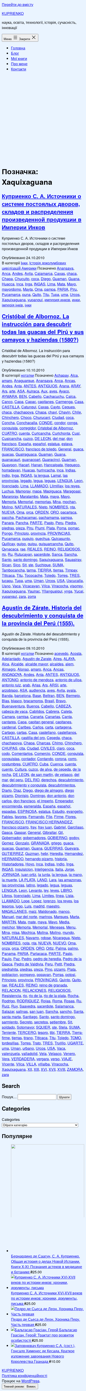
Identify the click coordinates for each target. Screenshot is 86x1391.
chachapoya (23, 412)
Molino (7, 507)
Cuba (43, 764)
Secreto (26, 1022)
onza (6, 948)
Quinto (64, 979)
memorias (43, 501)
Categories (11, 1119)
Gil (60, 832)
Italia (59, 869)
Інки (24, 263)
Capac (30, 401)
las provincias (13, 885)
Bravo (61, 700)
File (49, 816)
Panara (8, 522)
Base (37, 695)
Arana (64, 385)
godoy (74, 837)
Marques (61, 916)
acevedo (61, 653)
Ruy (14, 1006)
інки (28, 305)
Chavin (64, 412)
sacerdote (42, 554)
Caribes (24, 727)
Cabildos (36, 711)
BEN (23, 396)
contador (28, 758)
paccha (8, 517)
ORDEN (42, 512)
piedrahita (10, 969)
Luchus (8, 491)
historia (61, 858)
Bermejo (73, 695)
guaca (78, 449)
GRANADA (40, 843)
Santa (78, 1011)
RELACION (11, 990)
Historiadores (13, 864)
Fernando (36, 816)
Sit (24, 564)
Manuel (8, 916)
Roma (57, 1000)
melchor (8, 927)
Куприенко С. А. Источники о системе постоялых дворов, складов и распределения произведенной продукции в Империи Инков (41, 211)
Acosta (75, 653)
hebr (44, 853)
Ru (10, 554)
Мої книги (19, 58)
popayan (44, 974)
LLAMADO (39, 485)
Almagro (9, 669)
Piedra (70, 522)
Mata (61, 284)
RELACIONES (34, 990)
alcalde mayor (36, 664)
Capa (18, 401)
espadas (9, 811)
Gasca (7, 832)
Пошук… (9, 1096)
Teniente (9, 1032)
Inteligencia (44, 869)
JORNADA (10, 874)
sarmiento (10, 1022)
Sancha (70, 554)
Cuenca (56, 764)
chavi (52, 412)
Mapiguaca (52, 491)
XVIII (61, 1069)
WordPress (30, 1380)
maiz (32, 911)
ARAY (75, 385)
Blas (5, 700)
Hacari (24, 464)
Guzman (32, 853)
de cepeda (62, 769)
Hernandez (74, 853)
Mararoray (10, 496)
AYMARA (9, 396)
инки (76, 299)
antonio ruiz (11, 685)
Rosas (69, 1000)
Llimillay (56, 485)
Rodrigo (8, 1000)
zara (22, 596)
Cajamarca (44, 273)
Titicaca (8, 575)
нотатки (27, 375)
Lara (52, 879)
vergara (42, 1058)
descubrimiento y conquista (24, 785)
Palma (60, 948)
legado (26, 480)
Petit (58, 964)
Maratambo (29, 496)
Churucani (41, 417)
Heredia (56, 853)
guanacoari (31, 459)
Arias (36, 685)
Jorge (69, 869)
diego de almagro (49, 790)
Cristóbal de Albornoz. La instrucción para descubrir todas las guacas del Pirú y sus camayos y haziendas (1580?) (43, 327)
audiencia (37, 690)
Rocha (73, 995)
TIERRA (44, 570)
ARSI (54, 685)
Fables (7, 816)
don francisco (24, 800)
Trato (37, 1043)
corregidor (27, 428)
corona (60, 758)
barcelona (22, 695)
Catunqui (28, 406)
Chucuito (22, 278)
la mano (75, 874)
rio (4, 554)
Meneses (57, 927)
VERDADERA (23, 1058)
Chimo (57, 743)
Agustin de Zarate (36, 658)
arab (26, 685)
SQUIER (43, 1027)
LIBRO (66, 890)
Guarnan (69, 459)
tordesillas (10, 1043)
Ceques (68, 406)
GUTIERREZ (12, 853)
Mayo (71, 284)
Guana (73, 278)
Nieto (43, 507)
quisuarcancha (51, 543)
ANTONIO (10, 679)
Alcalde (17, 664)
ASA (21, 391)
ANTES (30, 385)
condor (59, 422)
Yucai (78, 591)
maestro (52, 906)
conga (72, 422)
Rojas (45, 1000)
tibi (52, 1032)
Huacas (28, 470)
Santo (6, 559)
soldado (8, 1027)
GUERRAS (53, 848)
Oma (38, 289)
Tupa (55, 294)
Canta (67, 716)
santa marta (11, 1016)
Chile (76, 412)
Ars (4, 391)
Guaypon (9, 464)
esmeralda (32, 806)
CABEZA (63, 706)
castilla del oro (33, 737)
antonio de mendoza (36, 679)
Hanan (36, 464)
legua (38, 480)
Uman (39, 580)
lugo (19, 906)
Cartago (8, 732)
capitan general (41, 721)
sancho (66, 1011)
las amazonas (69, 879)
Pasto (49, 522)
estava (66, 443)
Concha (8, 422)
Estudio (58, 811)
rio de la (35, 995)
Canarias (52, 716)
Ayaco (64, 391)
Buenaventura (13, 706)
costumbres (11, 764)
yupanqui (35, 299)
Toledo (49, 575)
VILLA (31, 1064)
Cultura (21, 769)
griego (56, 843)
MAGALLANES (14, 911)
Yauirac (34, 591)
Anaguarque (24, 380)
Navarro (32, 937)
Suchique (43, 564)
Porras (58, 974)
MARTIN (9, 922)
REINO (50, 549)
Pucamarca (11, 294)
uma (64, 294)
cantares (9, 721)
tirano (28, 1037)
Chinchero (10, 417)
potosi (70, 974)
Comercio (42, 753)
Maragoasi (71, 491)
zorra (32, 596)
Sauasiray (73, 559)
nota (26, 943)
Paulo (6, 958)
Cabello (35, 396)
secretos (41, 1022)
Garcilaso (75, 827)
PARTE (36, 522)
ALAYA (69, 658)
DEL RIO (32, 779)
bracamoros (33, 700)
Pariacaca (38, 953)
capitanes (46, 401)
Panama (9, 953)
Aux (44, 391)
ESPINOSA (27, 811)
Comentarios (22, 753)
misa (15, 932)
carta (49, 727)
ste (30, 564)
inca (19, 284)
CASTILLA (10, 406)
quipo (21, 543)
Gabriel (60, 827)
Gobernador (11, 837)
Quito (36, 294)
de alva (46, 769)
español (39, 443)
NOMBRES (58, 507)
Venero (69, 1053)
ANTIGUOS (47, 385)
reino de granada (53, 985)
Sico (16, 564)
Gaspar (20, 832)
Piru (73, 289)
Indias (70, 470)
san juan (37, 1011)
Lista (69, 895)
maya (54, 496)
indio (6, 475)
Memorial (25, 501)
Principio (21, 533)
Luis (28, 906)
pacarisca (68, 512)
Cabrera (52, 711)
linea (60, 895)
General (64, 449)
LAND (42, 879)
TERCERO (27, 1032)
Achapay (61, 375)
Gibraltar (49, 832)
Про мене (19, 63)
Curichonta (61, 433)
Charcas (43, 743)
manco (63, 911)
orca (29, 512)
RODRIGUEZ (28, 1000)
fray (33, 827)
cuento (7, 769)
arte (12, 391)
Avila (29, 273)
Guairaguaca (26, 454)
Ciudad (58, 417)
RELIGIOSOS (69, 549)
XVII (52, 1069)
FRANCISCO (13, 449)
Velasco (54, 1053)
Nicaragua (61, 937)
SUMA (58, 564)
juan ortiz (28, 874)
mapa (37, 491)
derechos (48, 779)
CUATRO (9, 433)
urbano (28, 1048)
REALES (34, 549)
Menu (70, 927)
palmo (73, 948)
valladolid (29, 1053)
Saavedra (27, 1006)
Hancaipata (53, 464)
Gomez (8, 843)
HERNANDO (12, 858)
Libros (7, 895)
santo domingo (25, 559)
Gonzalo (22, 843)
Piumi (39, 528)
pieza (20, 528)
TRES (74, 575)
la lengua (41, 475)
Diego (46, 278)
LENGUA (64, 480)
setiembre (58, 1022)
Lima (51, 284)
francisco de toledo (41, 449)
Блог (15, 53)
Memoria (9, 501)
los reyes (72, 485)
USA (61, 580)
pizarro (59, 969)
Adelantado (11, 658)
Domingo (37, 795)
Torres (62, 575)
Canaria (36, 716)
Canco (7, 401)
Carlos (38, 727)
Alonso (23, 669)
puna (26, 294)
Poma (61, 528)
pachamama (49, 517)
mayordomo (11, 289)
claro (61, 748)
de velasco (63, 774)
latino (30, 885)
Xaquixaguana (14, 299)
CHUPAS (9, 748)
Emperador (64, 800)
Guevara (72, 848)
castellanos (67, 732)
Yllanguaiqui (52, 591)
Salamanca (64, 1006)
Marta (74, 916)
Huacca (8, 284)
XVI (44, 1069)
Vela (43, 1053)
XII (30, 1069)
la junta (44, 874)
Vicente (8, 1064)
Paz (16, 958)
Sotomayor (25, 1027)
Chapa (7, 278)
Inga (28, 284)
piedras (8, 528)
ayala (71, 690)
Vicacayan (31, 585)
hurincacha (46, 470)
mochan (69, 501)
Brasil (49, 700)
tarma (31, 570)
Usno (6, 585)
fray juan (45, 827)
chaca (72, 273)
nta (72, 507)
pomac (73, 528)
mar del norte (26, 916)
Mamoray (23, 491)
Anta (18, 385)
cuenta (24, 433)
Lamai (56, 475)
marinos (45, 916)
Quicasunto (60, 538)
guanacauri (11, 459)
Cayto (55, 406)
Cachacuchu (53, 396)
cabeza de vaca (15, 711)
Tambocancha (13, 570)
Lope (25, 900)
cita (22, 748)
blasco (16, 700)
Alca (74, 375)
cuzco (28, 438)
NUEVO (59, 943)
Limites (48, 895)
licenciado (10, 485)
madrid (38, 906)
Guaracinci (51, 459)
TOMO (75, 1037)
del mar (59, 438)
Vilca (46, 585)
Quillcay (8, 543)
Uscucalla (75, 580)
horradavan (11, 470)
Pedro (26, 958)
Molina (42, 932)
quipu (32, 543)
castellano (47, 732)
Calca (70, 396)
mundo (68, 932)
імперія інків (12, 305)
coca (35, 278)
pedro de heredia (47, 958)
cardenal (9, 727)
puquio (27, 538)
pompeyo (27, 974)
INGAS (39, 284)
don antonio (56, 795)
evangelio (75, 811)
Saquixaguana (51, 559)
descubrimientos (61, 785)
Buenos (33, 706)
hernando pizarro (39, 858)
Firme (59, 816)
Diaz (17, 790)
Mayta (28, 289)
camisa (22, 716)
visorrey (76, 585)
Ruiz (5, 1006)
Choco (26, 417)
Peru (59, 522)
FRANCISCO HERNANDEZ (49, 821)
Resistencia (11, 995)
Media (64, 922)
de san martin (42, 774)
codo (6, 753)
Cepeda (53, 737)
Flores (70, 816)
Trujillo (60, 1043)
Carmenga (64, 401)
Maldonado (47, 911)
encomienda (12, 806)
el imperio (45, 800)
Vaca (16, 585)
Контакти (18, 69)
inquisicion (24, 869)
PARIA (62, 289)
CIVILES (48, 748)
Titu (46, 294)
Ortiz (50, 948)
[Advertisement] (43, 118)
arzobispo (10, 690)
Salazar (8, 1011)
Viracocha (60, 585)
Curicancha (41, 433)
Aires (57, 658)
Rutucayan (23, 554)
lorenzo (49, 900)
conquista (10, 428)
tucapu (7, 580)
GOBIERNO (57, 837)
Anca (6, 273)
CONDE (46, 422)
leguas (49, 480)
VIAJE (66, 1058)
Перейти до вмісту (17, 4)
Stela (63, 1027)
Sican (6, 564)
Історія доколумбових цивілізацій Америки (34, 265)
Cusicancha (11, 438)
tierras (58, 570)
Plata (50, 528)
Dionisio (21, 795)
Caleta (66, 711)
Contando (45, 758)
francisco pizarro (15, 827)
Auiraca (33, 391)
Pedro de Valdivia (28, 964)
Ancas (70, 380)
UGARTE (75, 1043)
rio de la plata (55, 995)
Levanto (35, 890)
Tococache (33, 575)
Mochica (28, 932)
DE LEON (43, 438)
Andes (17, 273)
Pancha (22, 522)
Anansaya (65, 268)
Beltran (49, 695)
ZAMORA (75, 1069)
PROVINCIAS (58, 533)
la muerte (9, 879)
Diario (7, 790)
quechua (42, 538)
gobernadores (34, 837)
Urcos (75, 294)
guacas (8, 454)
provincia (38, 533)
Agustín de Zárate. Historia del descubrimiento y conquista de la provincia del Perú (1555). (42, 615)
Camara (8, 716)
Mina (57, 501)
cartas (22, 732)
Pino (48, 969)
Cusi (76, 433)
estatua (54, 443)
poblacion (10, 974)
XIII (36, 1069)
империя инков (57, 299)
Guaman (60, 278)
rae (22, 549)
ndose (46, 937)
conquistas (10, 758)
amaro (7, 380)
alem (69, 664)
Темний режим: (14, 1386)
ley (46, 890)
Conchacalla (27, 422)
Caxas (59, 273)
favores (21, 816)
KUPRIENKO (13, 13)
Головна (18, 48)
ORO (54, 512)
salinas (22, 1011)
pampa (49, 289)
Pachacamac (26, 517)
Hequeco (72, 464)
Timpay (71, 570)
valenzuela (11, 1053)
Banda (7, 695)
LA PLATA (27, 879)
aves (53, 391)
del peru (16, 779)
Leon (78, 480)
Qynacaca (10, 549)
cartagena (63, 727)
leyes (54, 890)
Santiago (30, 1016)
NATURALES (26, 507)
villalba (44, 1064)
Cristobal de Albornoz (55, 428)
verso (55, 1058)
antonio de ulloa (68, 679)
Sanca (57, 554)
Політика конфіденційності (24, 1375)
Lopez (36, 900)
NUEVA (8, 512)
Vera (5, 1058)
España (24, 443)
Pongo (7, 533)
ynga (68, 591)
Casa (79, 401)
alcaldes (57, 664)
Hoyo (29, 864)
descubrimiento (70, 779)
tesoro (43, 1032)
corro (72, 758)
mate (32, 922)
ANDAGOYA (12, 674)
